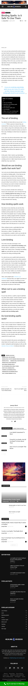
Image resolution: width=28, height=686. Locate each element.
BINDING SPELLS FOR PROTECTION (17, 360)
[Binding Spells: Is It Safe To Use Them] (4, 507)
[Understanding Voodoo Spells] (14, 496)
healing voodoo (6, 501)
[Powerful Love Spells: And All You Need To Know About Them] (5, 441)
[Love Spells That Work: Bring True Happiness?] (5, 593)
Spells (6, 10)
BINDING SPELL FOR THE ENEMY (8, 357)
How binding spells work (9, 107)
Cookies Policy (6, 675)
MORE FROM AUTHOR (18, 428)
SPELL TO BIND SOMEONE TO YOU (9, 373)
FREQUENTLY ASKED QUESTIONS (17, 675)
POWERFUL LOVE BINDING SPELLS (9, 369)
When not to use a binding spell (10, 111)
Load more (13, 545)
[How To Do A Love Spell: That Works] (5, 448)
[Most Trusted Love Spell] (4, 513)
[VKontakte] (18, 668)
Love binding (6, 109)
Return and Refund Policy (8, 676)
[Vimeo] (14, 668)
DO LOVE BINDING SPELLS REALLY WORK (10, 366)
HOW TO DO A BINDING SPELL (8, 368)
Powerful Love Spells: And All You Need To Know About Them (18, 441)
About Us (6, 673)
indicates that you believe (7, 346)
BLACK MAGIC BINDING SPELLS (8, 364)
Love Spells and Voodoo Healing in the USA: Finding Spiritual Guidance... (18, 559)
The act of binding (7, 102)
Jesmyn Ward (5, 20)
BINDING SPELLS (5, 360)
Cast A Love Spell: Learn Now (20, 389)
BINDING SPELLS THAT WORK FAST (9, 362)
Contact (23, 676)
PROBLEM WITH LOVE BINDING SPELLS (10, 371)
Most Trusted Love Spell (14, 511)
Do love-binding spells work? (10, 112)
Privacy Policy (12, 673)
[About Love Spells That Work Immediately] (5, 600)
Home (2, 10)
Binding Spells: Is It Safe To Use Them (17, 505)
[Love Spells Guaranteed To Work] (5, 434)
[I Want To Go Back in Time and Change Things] (5, 567)
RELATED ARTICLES (7, 428)
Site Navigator (18, 676)
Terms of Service (19, 673)
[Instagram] (12, 421)
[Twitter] (15, 421)
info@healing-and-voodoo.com (17, 658)
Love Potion (11, 10)
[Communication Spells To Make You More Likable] (5, 586)
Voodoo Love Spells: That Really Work (12, 531)
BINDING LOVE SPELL (10, 355)
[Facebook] (5, 668)
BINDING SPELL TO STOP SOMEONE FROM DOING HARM (13, 359)
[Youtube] (22, 668)
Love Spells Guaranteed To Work (17, 572)
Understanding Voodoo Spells (11, 499)
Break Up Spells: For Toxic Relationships (6, 389)
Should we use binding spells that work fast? (10, 105)
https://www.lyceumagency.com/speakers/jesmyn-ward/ (14, 407)
